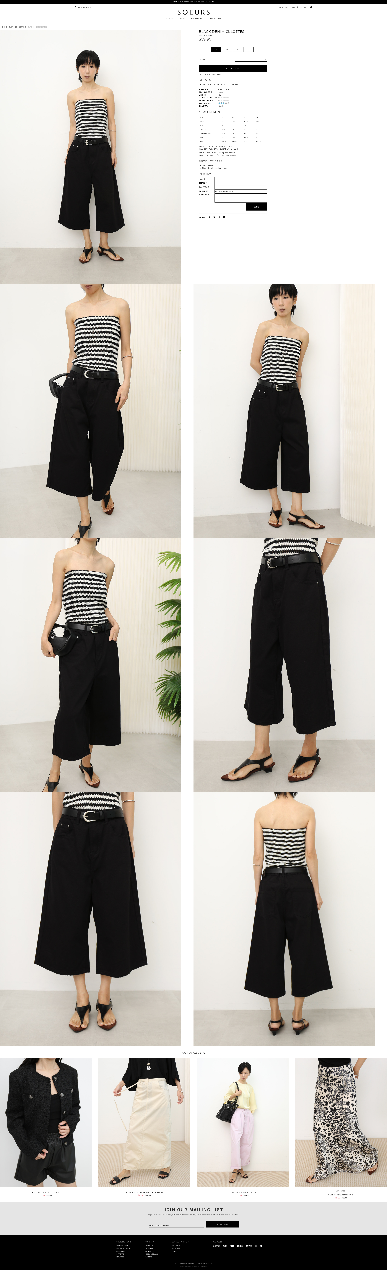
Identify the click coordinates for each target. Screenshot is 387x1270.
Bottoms (22, 27)
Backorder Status (123, 1248)
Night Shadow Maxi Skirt (341, 1195)
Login (293, 7)
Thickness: (205, 103)
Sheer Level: (206, 101)
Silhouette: (205, 92)
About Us (149, 1245)
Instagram (176, 1248)
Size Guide (120, 1251)
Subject (204, 191)
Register (302, 7)
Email (203, 183)
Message (205, 194)
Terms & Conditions (186, 1263)
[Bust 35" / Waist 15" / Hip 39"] (212, 155)
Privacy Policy (203, 1263)
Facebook (176, 1245)
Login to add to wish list (210, 75)
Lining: (202, 95)
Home (4, 27)
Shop (182, 18)
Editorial (149, 1248)
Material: (204, 89)
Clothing (13, 27)
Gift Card (120, 1254)
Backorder (197, 18)
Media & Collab (151, 1254)
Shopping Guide (122, 1245)
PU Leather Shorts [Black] (46, 1192)
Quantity (203, 59)
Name (203, 179)
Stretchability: (208, 98)
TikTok (174, 1251)
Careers (148, 1257)
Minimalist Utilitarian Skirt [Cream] (144, 1192)
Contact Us (215, 18)
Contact (204, 187)
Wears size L (230, 155)
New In (169, 18)
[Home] (193, 14)
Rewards (120, 1257)
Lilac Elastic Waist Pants (242, 1192)
